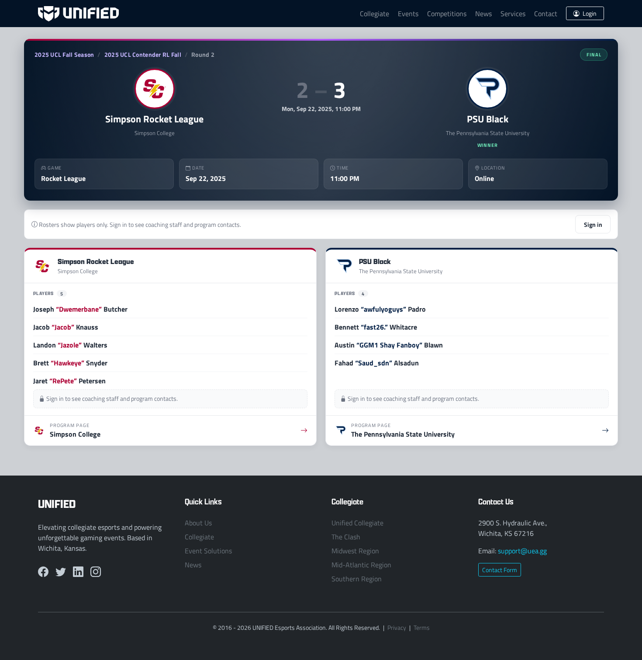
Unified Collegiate (357, 523)
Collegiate (374, 13)
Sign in (593, 224)
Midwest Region (355, 551)
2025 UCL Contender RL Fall (142, 54)
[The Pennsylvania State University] (487, 89)
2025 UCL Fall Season (64, 54)
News (483, 13)
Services (512, 13)
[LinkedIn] (78, 572)
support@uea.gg (522, 551)
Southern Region (356, 579)
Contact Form (499, 570)
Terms (422, 627)
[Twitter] (60, 572)
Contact (545, 13)
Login (589, 13)
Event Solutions (208, 551)
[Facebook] (43, 572)
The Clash (345, 537)
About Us (198, 523)
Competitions (446, 13)
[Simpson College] (155, 89)
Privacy (396, 627)
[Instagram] (95, 572)
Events (408, 13)
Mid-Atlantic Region (361, 565)
